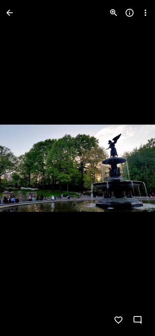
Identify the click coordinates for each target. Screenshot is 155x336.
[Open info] (130, 13)
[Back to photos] (9, 12)
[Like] (118, 320)
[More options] (145, 13)
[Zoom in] (114, 13)
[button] (22, 168)
